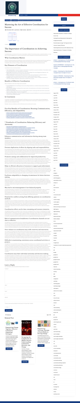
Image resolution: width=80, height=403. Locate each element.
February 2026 (56, 107)
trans (54, 379)
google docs (56, 257)
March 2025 (56, 133)
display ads (56, 213)
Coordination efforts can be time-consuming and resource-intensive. (18, 128)
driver (55, 221)
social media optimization (58, 365)
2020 (55, 170)
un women (55, 384)
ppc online (55, 317)
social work (56, 372)
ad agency (55, 173)
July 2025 (55, 124)
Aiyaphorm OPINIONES (58, 75)
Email (6, 291)
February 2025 (56, 136)
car (54, 192)
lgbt (54, 273)
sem (54, 341)
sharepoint (55, 350)
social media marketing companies (60, 362)
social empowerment (57, 353)
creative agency (56, 201)
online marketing (57, 307)
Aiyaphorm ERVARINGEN (59, 64)
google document (57, 259)
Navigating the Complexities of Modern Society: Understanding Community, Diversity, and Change (27, 342)
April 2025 (55, 131)
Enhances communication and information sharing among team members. (19, 112)
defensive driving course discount (60, 206)
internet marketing (57, 269)
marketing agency (57, 283)
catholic (55, 197)
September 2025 (57, 119)
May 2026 (55, 100)
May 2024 (55, 157)
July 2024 (55, 153)
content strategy (57, 199)
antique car (56, 182)
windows (55, 389)
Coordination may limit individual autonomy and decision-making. (18, 133)
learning (55, 271)
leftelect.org (12, 15)
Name (6, 285)
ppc (54, 314)
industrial (55, 266)
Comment (7, 268)
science (55, 326)
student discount (57, 374)
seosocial (55, 345)
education (55, 225)
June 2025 (55, 126)
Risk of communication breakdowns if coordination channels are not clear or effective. (21, 130)
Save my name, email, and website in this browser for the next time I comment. (19, 303)
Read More (10, 349)
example (55, 233)
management (56, 278)
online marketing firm (57, 309)
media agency (56, 288)
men (54, 293)
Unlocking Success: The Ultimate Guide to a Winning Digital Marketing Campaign (64, 66)
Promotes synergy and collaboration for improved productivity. (17, 115)
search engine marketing (58, 336)
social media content (57, 357)
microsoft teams (56, 297)
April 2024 (55, 160)
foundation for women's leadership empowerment (62, 245)
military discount (57, 300)
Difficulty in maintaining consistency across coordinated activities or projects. (20, 132)
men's (55, 295)
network (55, 302)
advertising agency (57, 177)
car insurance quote (57, 194)
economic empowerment (58, 223)
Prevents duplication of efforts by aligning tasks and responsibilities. (18, 113)
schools (55, 324)
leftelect (17, 29)
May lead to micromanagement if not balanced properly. (16, 126)
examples (55, 235)
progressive (56, 319)
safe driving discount (57, 321)
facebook (55, 237)
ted (54, 377)
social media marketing (58, 360)
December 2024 (56, 141)
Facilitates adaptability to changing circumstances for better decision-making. (20, 117)
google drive (56, 261)
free (54, 247)
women (55, 391)
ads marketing (56, 175)
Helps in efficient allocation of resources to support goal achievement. (19, 116)
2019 (55, 168)
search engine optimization (58, 338)
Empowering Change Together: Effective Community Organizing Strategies (12, 331)
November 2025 (56, 114)
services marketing (57, 348)
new (54, 305)
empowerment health (57, 230)
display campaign (57, 218)
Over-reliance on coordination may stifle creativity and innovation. (18, 131)
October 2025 (56, 117)
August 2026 (56, 93)
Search (64, 19)
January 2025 (56, 138)
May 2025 (55, 129)
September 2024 (57, 148)
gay (54, 249)
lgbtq (54, 276)
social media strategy (57, 367)
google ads (56, 254)
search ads (55, 329)
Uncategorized (15, 20)
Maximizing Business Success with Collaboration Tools (63, 47)
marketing (55, 281)
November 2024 (56, 143)
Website (6, 297)
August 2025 (56, 121)
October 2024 (56, 145)
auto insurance (56, 187)
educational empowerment (58, 228)
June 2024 (55, 155)
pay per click (56, 312)
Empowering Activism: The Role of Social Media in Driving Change (43, 331)
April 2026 (55, 102)
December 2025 (56, 112)
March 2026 (56, 105)
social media (56, 355)
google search (56, 264)
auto (54, 185)
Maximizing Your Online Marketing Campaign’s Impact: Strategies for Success (64, 77)
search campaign (57, 333)
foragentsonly (56, 242)
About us (21, 15)
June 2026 (55, 97)
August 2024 (56, 150)
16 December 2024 (10, 29)
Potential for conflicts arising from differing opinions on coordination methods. (20, 127)
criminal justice (56, 204)
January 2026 (56, 109)
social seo (55, 369)
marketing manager (57, 285)
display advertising (57, 216)
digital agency (56, 209)
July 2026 (55, 95)
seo (54, 343)
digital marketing (57, 211)
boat (54, 189)
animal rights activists (57, 180)
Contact (25, 15)
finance (55, 240)
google (55, 252)
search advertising (57, 331)
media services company (58, 290)
